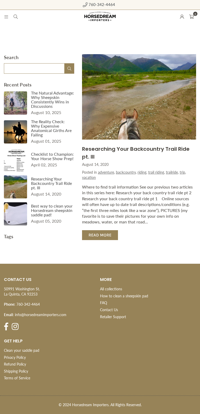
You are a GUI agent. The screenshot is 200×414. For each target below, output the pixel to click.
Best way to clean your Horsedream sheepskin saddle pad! (52, 210)
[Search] (15, 16)
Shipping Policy (16, 371)
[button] (191, 16)
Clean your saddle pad (21, 350)
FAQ (103, 302)
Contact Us (109, 310)
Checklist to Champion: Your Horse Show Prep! (52, 156)
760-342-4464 (101, 4)
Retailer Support (113, 317)
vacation (89, 177)
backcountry (126, 172)
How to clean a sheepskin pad (124, 296)
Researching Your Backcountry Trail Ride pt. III (51, 183)
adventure (106, 172)
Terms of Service (17, 378)
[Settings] (182, 16)
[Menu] (6, 16)
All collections (111, 289)
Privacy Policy (15, 357)
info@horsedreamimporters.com (40, 314)
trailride (172, 172)
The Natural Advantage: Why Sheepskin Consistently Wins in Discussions (52, 99)
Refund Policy (15, 364)
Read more (100, 235)
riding (142, 172)
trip (182, 172)
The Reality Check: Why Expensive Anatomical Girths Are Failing (51, 128)
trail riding (156, 172)
